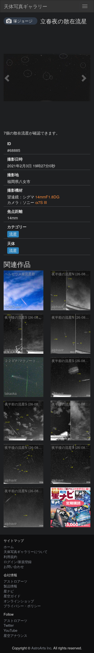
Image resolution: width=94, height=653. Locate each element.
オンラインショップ (19, 600)
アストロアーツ (15, 581)
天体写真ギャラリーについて (25, 551)
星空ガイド (12, 595)
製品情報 (10, 585)
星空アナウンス (15, 635)
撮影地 (13, 174)
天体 (11, 243)
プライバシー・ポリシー (22, 605)
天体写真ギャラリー (25, 6)
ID (9, 143)
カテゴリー (17, 226)
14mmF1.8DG (47, 197)
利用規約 (10, 556)
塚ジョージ (23, 21)
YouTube (10, 630)
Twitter (9, 625)
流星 (13, 234)
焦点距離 (15, 211)
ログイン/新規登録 (18, 561)
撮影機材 (15, 190)
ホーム (9, 546)
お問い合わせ (14, 566)
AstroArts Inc (41, 647)
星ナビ (9, 590)
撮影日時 (15, 159)
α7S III (41, 202)
